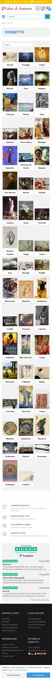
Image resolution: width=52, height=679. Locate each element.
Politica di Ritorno (8, 630)
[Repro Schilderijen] (38, 654)
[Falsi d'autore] (29, 654)
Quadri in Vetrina (8, 645)
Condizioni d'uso (8, 656)
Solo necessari (13, 675)
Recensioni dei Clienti (10, 647)
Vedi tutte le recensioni (40, 600)
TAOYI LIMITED (34, 648)
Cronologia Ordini (34, 619)
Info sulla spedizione (10, 628)
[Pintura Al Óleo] (44, 654)
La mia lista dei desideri (37, 622)
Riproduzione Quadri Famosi (12, 650)
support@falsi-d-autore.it (37, 651)
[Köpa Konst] (41, 654)
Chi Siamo (6, 622)
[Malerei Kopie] (32, 654)
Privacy (4, 653)
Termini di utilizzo (20, 670)
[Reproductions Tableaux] (35, 654)
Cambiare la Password (36, 625)
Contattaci (6, 619)
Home (3, 23)
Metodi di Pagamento (10, 625)
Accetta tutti (38, 675)
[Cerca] (47, 16)
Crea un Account (34, 628)
